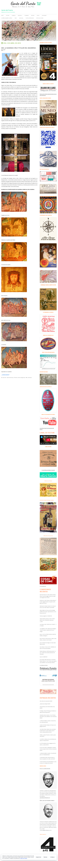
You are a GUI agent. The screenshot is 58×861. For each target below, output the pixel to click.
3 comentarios (29, 377)
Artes (17, 377)
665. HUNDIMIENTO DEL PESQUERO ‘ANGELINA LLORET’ (47, 620)
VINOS (16, 18)
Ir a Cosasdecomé (43, 586)
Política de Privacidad (30, 18)
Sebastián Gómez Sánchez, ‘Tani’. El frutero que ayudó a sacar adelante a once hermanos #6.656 (48, 661)
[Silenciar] (53, 443)
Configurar (52, 857)
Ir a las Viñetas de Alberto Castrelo (48, 470)
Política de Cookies (39, 18)
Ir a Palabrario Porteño (44, 665)
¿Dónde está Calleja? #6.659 (45, 703)
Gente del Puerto (7, 10)
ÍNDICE (2, 15)
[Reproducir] (41, 443)
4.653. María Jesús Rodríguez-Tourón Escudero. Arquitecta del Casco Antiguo (48, 630)
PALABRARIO (27, 15)
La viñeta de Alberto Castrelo (6, 18)
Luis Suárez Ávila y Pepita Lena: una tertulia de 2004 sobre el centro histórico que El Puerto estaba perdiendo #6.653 (48, 731)
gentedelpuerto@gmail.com (45, 797)
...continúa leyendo (5, 374)
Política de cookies (23, 858)
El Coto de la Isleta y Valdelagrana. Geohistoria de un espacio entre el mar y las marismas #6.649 (48, 749)
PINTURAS (32, 15)
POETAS (38, 15)
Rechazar (45, 857)
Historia (19, 377)
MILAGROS (19, 15)
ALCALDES (7, 15)
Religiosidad (23, 377)
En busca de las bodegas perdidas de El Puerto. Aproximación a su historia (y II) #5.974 (48, 612)
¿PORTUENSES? (44, 15)
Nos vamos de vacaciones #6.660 (46, 701)
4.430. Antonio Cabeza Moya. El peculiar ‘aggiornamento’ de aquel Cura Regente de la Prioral (48, 596)
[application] (48, 440)
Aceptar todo (38, 857)
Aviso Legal (21, 18)
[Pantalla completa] (55, 443)
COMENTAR (13, 15)
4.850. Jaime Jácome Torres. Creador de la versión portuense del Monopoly (48, 653)
